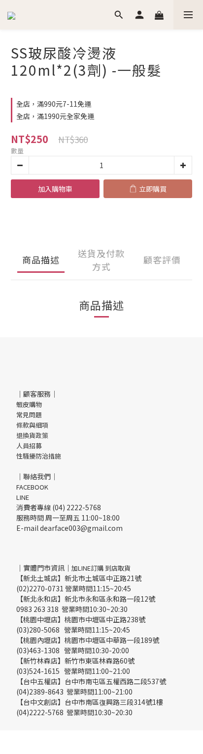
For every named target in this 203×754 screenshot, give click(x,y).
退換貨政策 (32, 435)
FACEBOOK (32, 487)
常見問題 (29, 414)
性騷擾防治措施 (38, 456)
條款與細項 (32, 425)
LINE (22, 497)
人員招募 (29, 445)
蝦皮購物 (29, 404)
